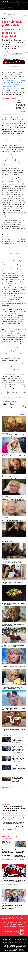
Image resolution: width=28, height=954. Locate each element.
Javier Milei (13, 1)
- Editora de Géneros (6, 54)
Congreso (21, 926)
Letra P (5, 14)
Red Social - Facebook (13, 918)
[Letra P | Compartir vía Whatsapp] (8, 392)
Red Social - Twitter (9, 918)
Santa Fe (8, 924)
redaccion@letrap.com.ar (19, 949)
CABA (23, 922)
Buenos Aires (18, 922)
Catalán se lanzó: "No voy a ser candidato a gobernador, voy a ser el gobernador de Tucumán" (14, 808)
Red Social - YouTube (21, 918)
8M (24, 397)
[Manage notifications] (25, 946)
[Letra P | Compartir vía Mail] (25, 392)
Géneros (16, 14)
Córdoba (20, 924)
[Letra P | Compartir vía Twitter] (12, 392)
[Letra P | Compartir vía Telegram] (20, 392)
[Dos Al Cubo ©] (7, 940)
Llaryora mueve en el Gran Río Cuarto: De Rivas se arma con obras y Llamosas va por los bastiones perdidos (14, 828)
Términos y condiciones (9, 950)
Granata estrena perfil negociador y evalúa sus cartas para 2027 (13, 818)
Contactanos (4, 918)
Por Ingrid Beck (6, 52)
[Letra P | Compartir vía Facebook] (16, 392)
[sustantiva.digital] (23, 940)
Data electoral (12, 8)
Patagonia (15, 926)
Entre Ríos (13, 924)
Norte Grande (7, 926)
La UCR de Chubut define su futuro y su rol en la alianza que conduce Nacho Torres (14, 823)
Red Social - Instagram (17, 918)
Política (10, 14)
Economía (11, 922)
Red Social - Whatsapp (25, 918)
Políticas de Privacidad (20, 950)
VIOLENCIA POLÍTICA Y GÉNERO (14, 397)
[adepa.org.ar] (17, 939)
